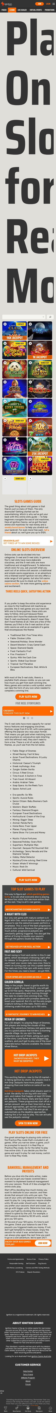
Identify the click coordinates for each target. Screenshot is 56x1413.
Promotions (49, 10)
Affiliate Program (28, 1378)
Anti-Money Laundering (15, 1268)
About (28, 1381)
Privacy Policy (44, 1259)
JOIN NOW (42, 1243)
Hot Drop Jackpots (14, 1091)
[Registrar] (28, 1310)
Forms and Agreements (16, 1259)
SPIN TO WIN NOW (28, 1123)
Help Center (28, 1371)
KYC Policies (20, 1272)
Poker (4, 10)
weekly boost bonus (15, 527)
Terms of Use (31, 1259)
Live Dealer (22, 10)
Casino (12, 10)
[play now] (5, 324)
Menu (53, 3)
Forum (28, 1384)
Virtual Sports (36, 10)
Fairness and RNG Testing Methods (38, 1268)
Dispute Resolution (33, 1272)
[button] (4, 10)
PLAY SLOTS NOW (28, 696)
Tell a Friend (28, 1375)
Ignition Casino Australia (41, 1356)
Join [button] (39, 3)
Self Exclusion (30, 1263)
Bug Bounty (42, 1263)
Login (48, 3)
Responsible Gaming (16, 1263)
